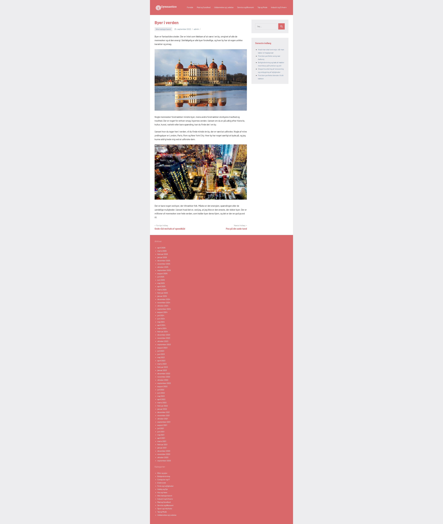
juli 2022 (160, 389)
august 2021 (162, 425)
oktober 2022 (162, 380)
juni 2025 (161, 280)
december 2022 (163, 373)
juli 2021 (160, 428)
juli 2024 (160, 315)
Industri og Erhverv (279, 7)
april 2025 (161, 286)
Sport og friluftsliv (164, 508)
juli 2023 (160, 351)
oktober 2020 (162, 457)
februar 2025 (162, 293)
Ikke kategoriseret (163, 29)
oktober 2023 (162, 341)
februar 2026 (162, 254)
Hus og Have (162, 492)
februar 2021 (162, 444)
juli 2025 (160, 277)
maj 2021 (160, 435)
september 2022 (164, 383)
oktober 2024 (162, 306)
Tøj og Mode (262, 7)
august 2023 (162, 348)
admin (196, 29)
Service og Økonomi (245, 7)
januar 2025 (162, 296)
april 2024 (161, 325)
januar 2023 (162, 370)
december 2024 (163, 299)
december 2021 (163, 412)
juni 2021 (161, 431)
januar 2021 (162, 448)
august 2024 (162, 312)
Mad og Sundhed (203, 7)
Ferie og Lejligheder (165, 486)
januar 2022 (162, 409)
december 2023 (163, 335)
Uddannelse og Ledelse (223, 7)
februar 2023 (162, 367)
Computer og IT (163, 479)
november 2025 (163, 264)
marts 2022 (162, 402)
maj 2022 (161, 396)
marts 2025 (161, 289)
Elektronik (161, 483)
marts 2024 (162, 328)
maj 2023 (161, 357)
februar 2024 (162, 331)
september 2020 (164, 460)
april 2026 (161, 248)
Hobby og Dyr (162, 489)
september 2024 (164, 309)
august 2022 (162, 386)
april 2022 (161, 399)
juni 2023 (161, 354)
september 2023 (164, 344)
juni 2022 (161, 393)
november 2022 (163, 377)
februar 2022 (162, 406)
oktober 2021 (162, 419)
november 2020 (163, 454)
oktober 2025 (162, 267)
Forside (190, 7)
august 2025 (162, 273)
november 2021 (163, 415)
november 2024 (163, 302)
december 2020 (163, 451)
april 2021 (161, 438)
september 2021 (164, 422)
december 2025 (163, 260)
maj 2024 (161, 322)
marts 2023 (161, 364)
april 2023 (161, 360)
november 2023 (163, 338)
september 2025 (164, 270)
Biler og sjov (162, 473)
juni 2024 (161, 318)
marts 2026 (161, 251)
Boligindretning (163, 476)
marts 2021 (161, 441)
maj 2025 (161, 283)
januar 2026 (162, 257)
